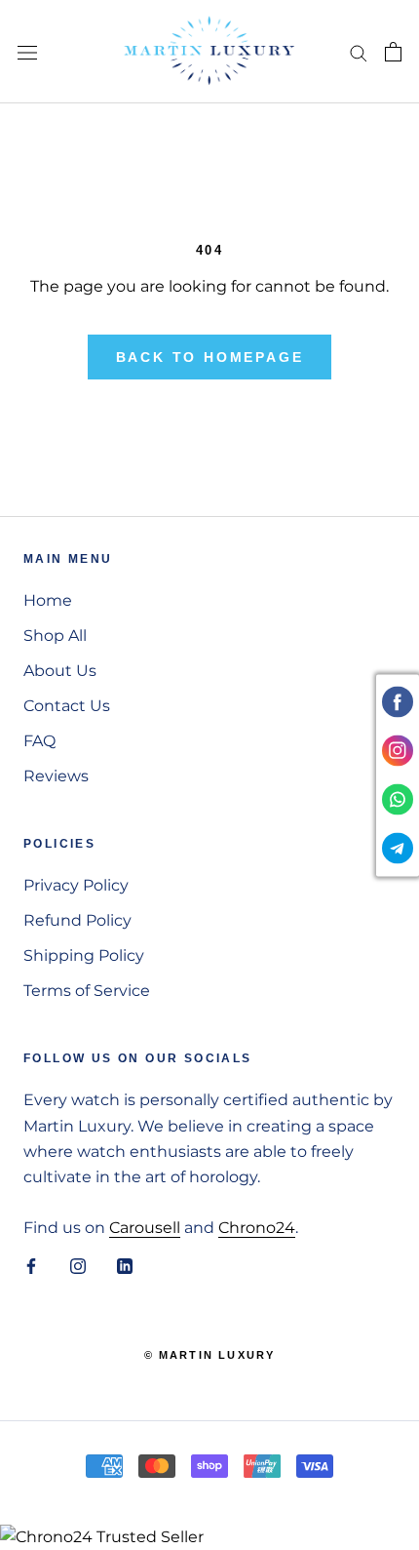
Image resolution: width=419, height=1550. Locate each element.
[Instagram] (78, 1265)
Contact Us (66, 705)
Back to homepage (210, 357)
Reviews (56, 776)
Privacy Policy (76, 885)
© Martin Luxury (210, 1355)
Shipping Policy (83, 955)
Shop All (55, 635)
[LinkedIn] (125, 1265)
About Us (59, 670)
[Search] (358, 51)
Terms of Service (86, 990)
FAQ (39, 741)
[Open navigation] (27, 52)
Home (47, 600)
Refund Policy (77, 920)
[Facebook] (31, 1265)
